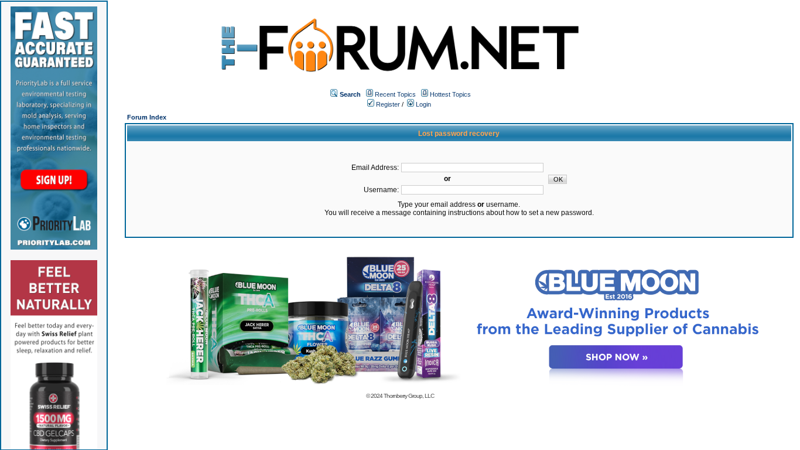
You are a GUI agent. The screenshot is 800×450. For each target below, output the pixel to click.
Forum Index (146, 117)
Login (422, 104)
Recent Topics (395, 94)
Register (387, 104)
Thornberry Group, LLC (409, 396)
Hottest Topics (450, 94)
